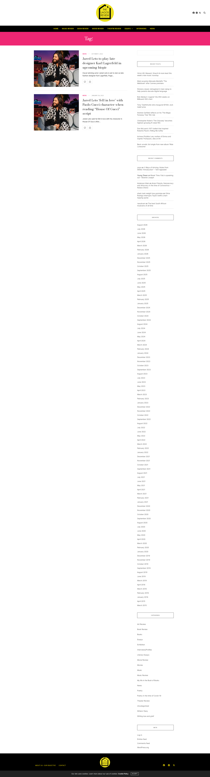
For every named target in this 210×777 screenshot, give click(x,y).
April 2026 (141, 241)
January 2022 (142, 452)
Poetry (139, 691)
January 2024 (142, 353)
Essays (128, 29)
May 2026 (141, 237)
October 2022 (142, 415)
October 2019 (142, 564)
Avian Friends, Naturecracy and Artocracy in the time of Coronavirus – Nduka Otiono (155, 185)
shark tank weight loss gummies (150, 193)
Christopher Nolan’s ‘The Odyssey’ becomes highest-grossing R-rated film (154, 122)
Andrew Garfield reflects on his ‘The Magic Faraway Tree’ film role (154, 114)
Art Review (141, 624)
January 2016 (142, 597)
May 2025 (141, 287)
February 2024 (143, 349)
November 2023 (143, 361)
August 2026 (142, 225)
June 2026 (141, 233)
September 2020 (144, 518)
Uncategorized (143, 706)
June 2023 (141, 382)
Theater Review (143, 701)
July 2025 (141, 279)
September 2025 (144, 270)
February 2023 (143, 399)
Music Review (68, 29)
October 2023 (142, 365)
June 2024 (141, 332)
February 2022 (143, 448)
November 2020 (143, 510)
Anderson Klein (143, 183)
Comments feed (143, 743)
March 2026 (142, 245)
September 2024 (144, 320)
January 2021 (142, 502)
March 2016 (142, 589)
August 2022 (142, 423)
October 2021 (142, 465)
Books (139, 634)
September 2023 (144, 370)
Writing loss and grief (145, 716)
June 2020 (141, 531)
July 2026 (141, 229)
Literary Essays (143, 655)
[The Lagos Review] (105, 13)
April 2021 (141, 489)
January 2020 (142, 552)
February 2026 (143, 250)
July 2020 (141, 527)
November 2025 (143, 262)
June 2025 (141, 283)
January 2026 (142, 254)
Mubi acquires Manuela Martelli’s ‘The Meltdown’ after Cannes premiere (152, 82)
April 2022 (141, 440)
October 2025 (142, 266)
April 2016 (141, 585)
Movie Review (98, 29)
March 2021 (142, 494)
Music (139, 670)
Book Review (82, 29)
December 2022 (143, 407)
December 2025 (143, 258)
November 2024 (143, 312)
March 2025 (142, 295)
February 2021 (143, 498)
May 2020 (141, 535)
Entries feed (142, 739)
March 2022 (142, 444)
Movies (140, 665)
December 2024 (143, 308)
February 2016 (143, 593)
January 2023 (142, 403)
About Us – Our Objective (45, 765)
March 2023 (142, 394)
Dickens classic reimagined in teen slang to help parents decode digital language (154, 90)
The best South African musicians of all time (151, 204)
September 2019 (144, 568)
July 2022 (141, 427)
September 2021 (143, 469)
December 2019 (143, 556)
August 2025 (142, 274)
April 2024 (141, 341)
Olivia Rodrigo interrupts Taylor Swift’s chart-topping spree (153, 195)
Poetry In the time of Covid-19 (149, 696)
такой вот (141, 203)
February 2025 (143, 299)
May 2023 (141, 386)
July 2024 (141, 328)
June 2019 (141, 576)
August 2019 (142, 572)
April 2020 (141, 539)
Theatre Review (114, 29)
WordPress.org (143, 747)
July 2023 (141, 378)
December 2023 (143, 357)
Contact (62, 765)
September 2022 (144, 419)
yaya (139, 167)
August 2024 (142, 324)
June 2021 (141, 481)
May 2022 (141, 436)
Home (55, 29)
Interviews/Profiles (144, 650)
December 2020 (143, 506)
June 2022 (141, 432)
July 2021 (141, 477)
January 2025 (142, 303)
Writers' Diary (142, 711)
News (152, 29)
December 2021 (143, 456)
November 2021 (143, 461)
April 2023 (141, 390)
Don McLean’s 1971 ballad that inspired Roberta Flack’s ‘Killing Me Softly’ (152, 129)
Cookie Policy (123, 774)
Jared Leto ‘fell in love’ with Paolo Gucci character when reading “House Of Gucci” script (103, 107)
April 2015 (141, 601)
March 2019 (142, 580)
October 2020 (142, 514)
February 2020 (143, 547)
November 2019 (143, 560)
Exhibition (141, 645)
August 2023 (142, 374)
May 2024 (141, 336)
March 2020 (142, 543)
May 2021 (141, 485)
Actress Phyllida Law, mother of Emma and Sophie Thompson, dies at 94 (154, 137)
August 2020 (142, 523)
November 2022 (143, 411)
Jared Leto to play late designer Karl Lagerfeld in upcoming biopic (102, 63)
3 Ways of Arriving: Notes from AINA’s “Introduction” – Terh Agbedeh (152, 168)
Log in (139, 735)
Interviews (141, 29)
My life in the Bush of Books (148, 680)
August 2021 (142, 473)
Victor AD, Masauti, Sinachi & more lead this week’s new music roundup (154, 74)
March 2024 (142, 345)
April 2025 (141, 291)
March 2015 (142, 605)
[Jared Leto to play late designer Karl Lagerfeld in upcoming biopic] (56, 68)
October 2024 (142, 316)
